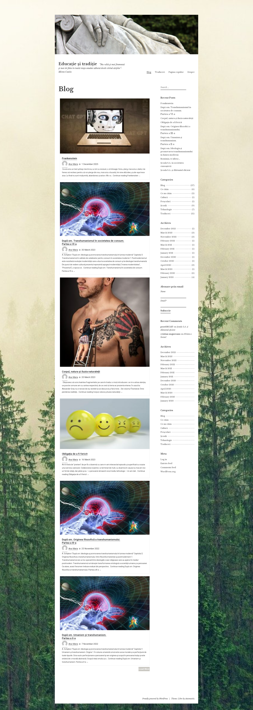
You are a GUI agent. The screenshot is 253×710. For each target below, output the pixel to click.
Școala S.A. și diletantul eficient (175, 170)
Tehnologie (166, 209)
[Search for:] (173, 87)
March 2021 (166, 245)
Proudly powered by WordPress (155, 698)
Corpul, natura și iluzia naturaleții (81, 371)
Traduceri (160, 72)
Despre (191, 72)
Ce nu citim (166, 193)
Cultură (164, 197)
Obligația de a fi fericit (74, 453)
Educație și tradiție (78, 64)
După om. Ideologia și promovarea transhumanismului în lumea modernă (176, 151)
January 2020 (167, 277)
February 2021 (167, 249)
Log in (163, 459)
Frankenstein (69, 158)
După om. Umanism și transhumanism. (171, 140)
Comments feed (168, 467)
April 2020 (165, 265)
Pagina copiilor (176, 72)
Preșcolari (165, 201)
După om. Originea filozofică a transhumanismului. (175, 130)
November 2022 (168, 237)
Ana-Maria (73, 164)
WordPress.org (168, 471)
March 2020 (166, 269)
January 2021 (166, 253)
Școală (163, 205)
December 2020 (168, 257)
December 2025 (168, 228)
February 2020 (167, 273)
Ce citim (164, 189)
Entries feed (166, 463)
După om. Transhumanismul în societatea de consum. (175, 110)
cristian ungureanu (170, 334)
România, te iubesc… (170, 159)
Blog (149, 72)
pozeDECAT (166, 327)
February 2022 (167, 241)
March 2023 (166, 233)
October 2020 (167, 261)
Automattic (189, 698)
